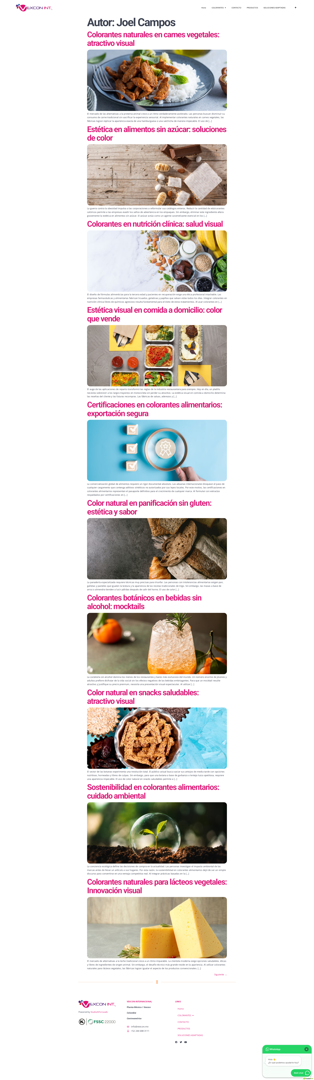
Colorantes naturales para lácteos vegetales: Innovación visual (157, 886)
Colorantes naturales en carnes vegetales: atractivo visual (153, 39)
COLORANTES (218, 8)
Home (203, 8)
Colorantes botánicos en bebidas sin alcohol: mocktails (144, 602)
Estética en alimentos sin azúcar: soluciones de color (156, 134)
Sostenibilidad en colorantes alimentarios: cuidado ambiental (153, 791)
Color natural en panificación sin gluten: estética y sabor (149, 507)
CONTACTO (236, 8)
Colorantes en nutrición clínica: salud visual (155, 224)
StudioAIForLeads (99, 1012)
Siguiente (220, 974)
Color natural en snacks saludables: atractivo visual (143, 697)
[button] (306, 1049)
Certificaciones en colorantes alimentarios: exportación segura (154, 409)
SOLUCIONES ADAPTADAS (274, 8)
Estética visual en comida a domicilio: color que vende (154, 314)
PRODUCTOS (252, 8)
